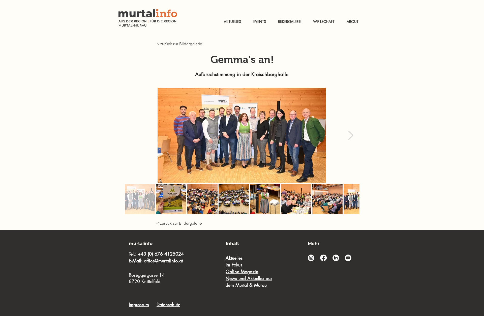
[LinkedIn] (335, 258)
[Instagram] (311, 258)
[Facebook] (323, 258)
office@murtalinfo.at (163, 261)
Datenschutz (168, 304)
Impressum (139, 304)
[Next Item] (351, 136)
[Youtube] (348, 258)
